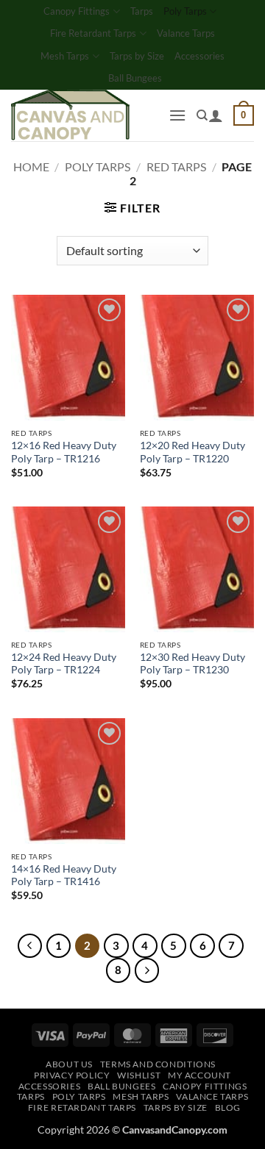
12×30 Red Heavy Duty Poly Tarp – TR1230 (192, 663)
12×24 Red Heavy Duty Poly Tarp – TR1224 (63, 663)
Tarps (141, 11)
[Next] (147, 970)
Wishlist (138, 1075)
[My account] (215, 115)
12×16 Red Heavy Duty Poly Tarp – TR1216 (63, 452)
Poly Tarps (185, 11)
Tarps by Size (137, 56)
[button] (177, 115)
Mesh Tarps (64, 56)
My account (199, 1075)
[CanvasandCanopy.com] (84, 115)
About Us (69, 1064)
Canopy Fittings (76, 11)
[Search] (202, 115)
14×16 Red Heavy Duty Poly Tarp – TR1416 (63, 875)
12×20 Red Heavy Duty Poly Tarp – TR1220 (192, 452)
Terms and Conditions (158, 1064)
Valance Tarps (186, 33)
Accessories (199, 56)
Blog (228, 1107)
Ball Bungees (135, 78)
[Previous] (30, 946)
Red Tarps (176, 166)
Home (31, 166)
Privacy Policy (72, 1075)
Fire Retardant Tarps (93, 33)
